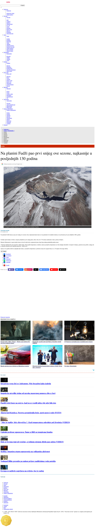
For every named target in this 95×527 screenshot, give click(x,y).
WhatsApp (8, 260)
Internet (5, 136)
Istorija (5, 138)
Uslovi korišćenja (8, 500)
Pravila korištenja (8, 498)
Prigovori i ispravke (5, 317)
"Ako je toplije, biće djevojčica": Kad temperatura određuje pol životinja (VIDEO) (35, 422)
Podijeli (4, 251)
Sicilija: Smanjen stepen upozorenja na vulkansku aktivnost (25, 451)
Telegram (8, 259)
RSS (5, 507)
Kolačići (5, 501)
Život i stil (6, 72)
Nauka (5, 132)
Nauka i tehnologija (8, 108)
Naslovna (6, 9)
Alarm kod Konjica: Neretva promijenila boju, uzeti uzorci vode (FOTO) (31, 413)
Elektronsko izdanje (8, 509)
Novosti (5, 16)
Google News (45, 269)
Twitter (5, 506)
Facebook (8, 254)
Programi (6, 141)
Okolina (5, 134)
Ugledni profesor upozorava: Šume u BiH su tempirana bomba (26, 432)
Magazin (6, 87)
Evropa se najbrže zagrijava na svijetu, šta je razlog (22, 471)
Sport (5, 35)
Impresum (6, 502)
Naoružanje (6, 137)
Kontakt (5, 495)
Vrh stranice (5, 480)
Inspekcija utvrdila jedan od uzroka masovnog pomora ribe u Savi (28, 393)
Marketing (6, 497)
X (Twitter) (8, 255)
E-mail (7, 265)
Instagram (29, 269)
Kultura (5, 61)
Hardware (6, 140)
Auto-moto (6, 99)
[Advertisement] (45, 283)
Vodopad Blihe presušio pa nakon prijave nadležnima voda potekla (28, 461)
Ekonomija (6, 52)
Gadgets (5, 142)
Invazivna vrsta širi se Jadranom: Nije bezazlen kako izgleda (26, 383)
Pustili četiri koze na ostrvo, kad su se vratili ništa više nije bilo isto (28, 403)
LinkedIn (8, 262)
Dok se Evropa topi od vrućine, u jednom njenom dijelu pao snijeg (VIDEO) (32, 442)
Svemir (5, 133)
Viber (7, 257)
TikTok (63, 269)
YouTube (55, 269)
